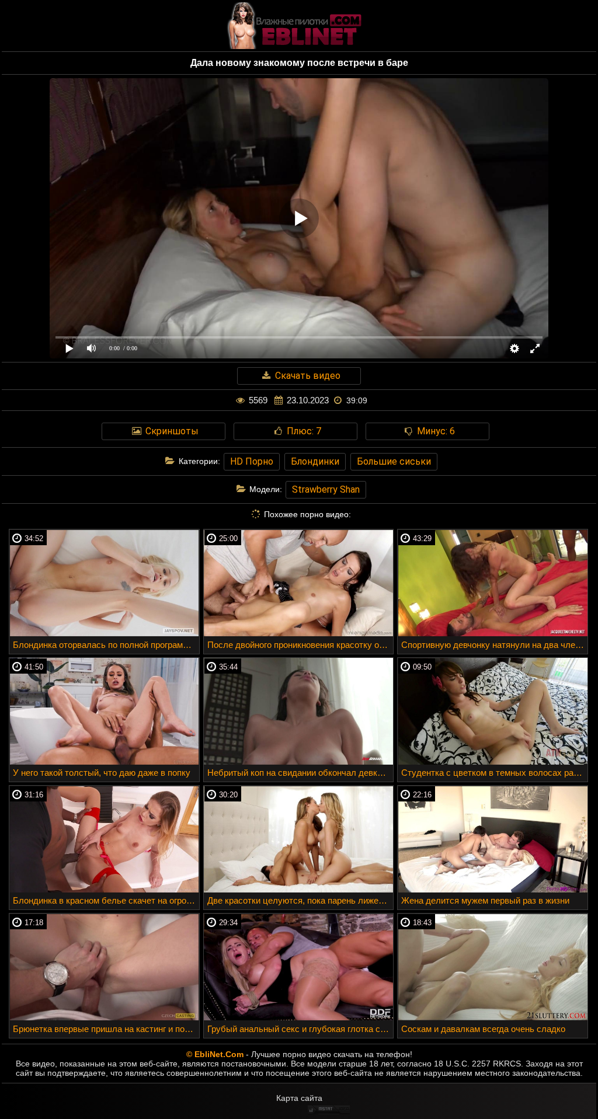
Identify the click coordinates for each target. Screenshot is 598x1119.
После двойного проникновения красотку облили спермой (300, 645)
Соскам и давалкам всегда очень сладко (483, 1029)
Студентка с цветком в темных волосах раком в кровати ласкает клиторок (494, 773)
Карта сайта (299, 1098)
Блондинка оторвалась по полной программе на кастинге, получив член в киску (106, 645)
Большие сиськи (394, 461)
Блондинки (315, 461)
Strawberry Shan (326, 489)
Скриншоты (171, 431)
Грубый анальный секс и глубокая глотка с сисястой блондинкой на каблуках (300, 1029)
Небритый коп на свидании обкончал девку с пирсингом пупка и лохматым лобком (300, 773)
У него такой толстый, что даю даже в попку (101, 773)
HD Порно (251, 461)
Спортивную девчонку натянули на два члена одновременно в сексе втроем (494, 645)
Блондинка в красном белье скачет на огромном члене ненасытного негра (106, 900)
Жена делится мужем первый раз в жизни (485, 900)
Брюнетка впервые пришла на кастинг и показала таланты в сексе (106, 1029)
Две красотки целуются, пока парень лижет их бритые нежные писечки (300, 900)
